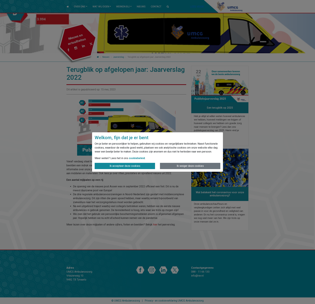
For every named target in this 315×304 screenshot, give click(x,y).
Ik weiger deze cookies (190, 165)
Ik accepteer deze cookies (125, 165)
